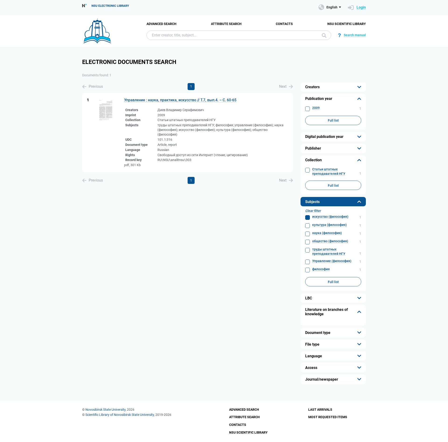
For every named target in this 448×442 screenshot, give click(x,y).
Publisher (313, 148)
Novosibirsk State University (105, 409)
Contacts (284, 24)
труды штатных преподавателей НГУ (328, 251)
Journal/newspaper (321, 379)
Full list (333, 120)
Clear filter (313, 211)
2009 (316, 108)
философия (321, 269)
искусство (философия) (330, 216)
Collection (313, 160)
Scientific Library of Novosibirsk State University (119, 415)
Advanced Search (161, 24)
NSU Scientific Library (346, 24)
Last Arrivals (320, 409)
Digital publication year (324, 136)
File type (312, 344)
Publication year (318, 98)
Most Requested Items (327, 417)
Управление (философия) (331, 261)
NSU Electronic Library (110, 5)
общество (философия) (330, 241)
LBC (308, 298)
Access (311, 367)
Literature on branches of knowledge (326, 311)
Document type (317, 332)
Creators (312, 87)
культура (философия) (329, 225)
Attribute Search (226, 24)
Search (323, 35)
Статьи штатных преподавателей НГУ (328, 171)
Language (313, 356)
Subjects (312, 202)
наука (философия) (327, 233)
